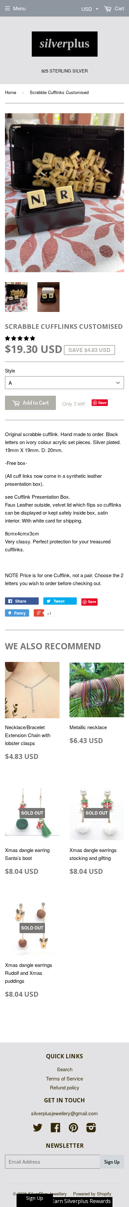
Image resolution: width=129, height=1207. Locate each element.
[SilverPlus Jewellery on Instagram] (91, 1129)
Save (102, 402)
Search (64, 1069)
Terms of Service (64, 1078)
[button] (20, 337)
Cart (118, 8)
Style (10, 370)
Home (10, 92)
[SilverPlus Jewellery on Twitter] (38, 1129)
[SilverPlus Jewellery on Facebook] (56, 1129)
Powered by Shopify (92, 1193)
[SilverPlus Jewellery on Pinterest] (73, 1129)
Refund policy (64, 1087)
